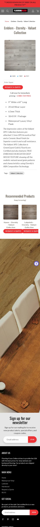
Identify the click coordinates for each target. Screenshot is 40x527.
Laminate (5, 484)
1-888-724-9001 (24, 96)
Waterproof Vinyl (8, 481)
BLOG (4, 492)
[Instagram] (13, 519)
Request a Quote (8, 489)
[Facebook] (3, 519)
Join (32, 439)
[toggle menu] (3, 11)
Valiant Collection (17, 173)
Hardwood (5, 486)
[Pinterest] (8, 519)
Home (7, 21)
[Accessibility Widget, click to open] (36, 263)
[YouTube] (18, 519)
